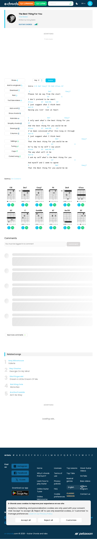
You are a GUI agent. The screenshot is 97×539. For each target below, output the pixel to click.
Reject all (48, 520)
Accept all (26, 520)
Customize (71, 520)
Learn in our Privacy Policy (40, 513)
